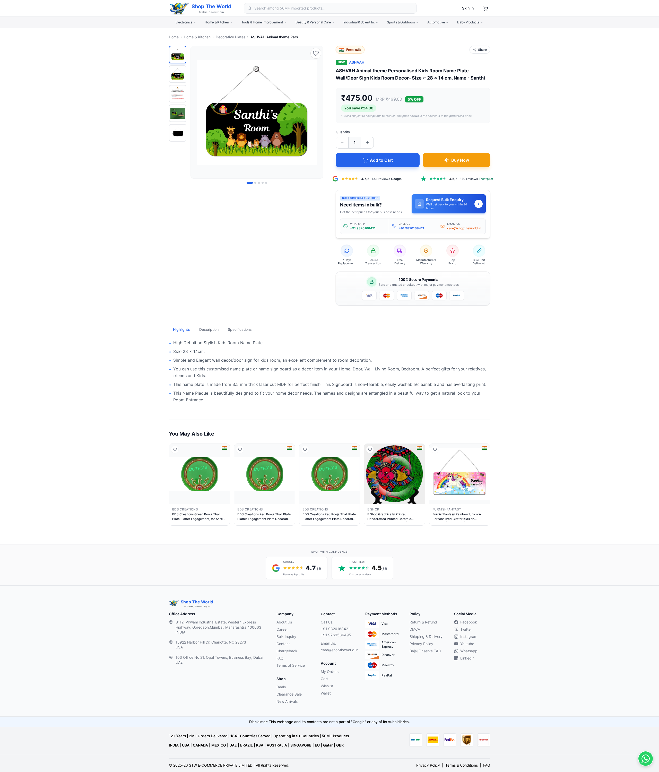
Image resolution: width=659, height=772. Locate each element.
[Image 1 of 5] (250, 183)
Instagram (468, 636)
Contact (283, 643)
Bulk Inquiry (286, 636)
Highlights (181, 329)
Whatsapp (469, 651)
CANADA (200, 745)
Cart (324, 678)
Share (482, 49)
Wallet (326, 693)
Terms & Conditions (461, 765)
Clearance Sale (289, 694)
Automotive (436, 22)
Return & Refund (423, 622)
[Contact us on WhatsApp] (645, 758)
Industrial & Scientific (359, 22)
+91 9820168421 (335, 629)
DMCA (415, 629)
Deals (281, 687)
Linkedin (467, 658)
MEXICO (218, 745)
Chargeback (286, 651)
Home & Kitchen (217, 22)
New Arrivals (287, 701)
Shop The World (211, 6)
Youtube (467, 643)
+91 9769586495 (336, 635)
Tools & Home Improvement (262, 22)
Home (174, 37)
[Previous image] (197, 112)
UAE (233, 745)
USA (185, 745)
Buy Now (460, 160)
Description (209, 329)
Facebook (468, 622)
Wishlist (327, 686)
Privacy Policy (421, 643)
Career (282, 629)
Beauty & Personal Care (313, 22)
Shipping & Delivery (426, 636)
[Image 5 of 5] (266, 183)
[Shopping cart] (485, 8)
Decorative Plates (230, 37)
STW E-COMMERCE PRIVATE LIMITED (221, 765)
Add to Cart (381, 160)
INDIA (174, 745)
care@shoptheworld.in (339, 650)
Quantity (343, 132)
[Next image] (316, 112)
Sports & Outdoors (401, 22)
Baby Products (468, 22)
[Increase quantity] (367, 142)
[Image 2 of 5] (255, 183)
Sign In (468, 8)
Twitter (466, 629)
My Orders (330, 671)
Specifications (240, 329)
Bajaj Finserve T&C (425, 651)
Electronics (184, 22)
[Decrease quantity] (342, 142)
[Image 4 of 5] (263, 183)
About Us (284, 622)
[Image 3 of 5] (259, 183)
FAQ (279, 658)
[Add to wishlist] (316, 53)
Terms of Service (290, 665)
